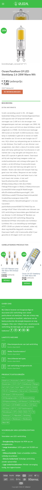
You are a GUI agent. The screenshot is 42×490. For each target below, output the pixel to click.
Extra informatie (9, 107)
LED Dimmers (23, 401)
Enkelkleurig (27, 384)
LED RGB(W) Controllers (20, 405)
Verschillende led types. (17, 358)
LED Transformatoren (25, 408)
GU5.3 (28, 387)
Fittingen (35, 384)
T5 (29, 412)
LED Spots (33, 405)
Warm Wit (5, 422)
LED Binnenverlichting (27, 398)
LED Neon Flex (34, 401)
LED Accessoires (17, 394)
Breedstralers (6, 384)
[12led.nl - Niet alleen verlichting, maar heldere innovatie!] (21, 4)
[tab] (21, 103)
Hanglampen (13, 391)
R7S (15, 412)
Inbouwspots (33, 391)
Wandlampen (17, 419)
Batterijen (30, 380)
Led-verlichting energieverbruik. (20, 366)
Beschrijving (7, 103)
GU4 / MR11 (20, 387)
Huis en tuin (23, 391)
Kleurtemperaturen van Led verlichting (23, 344)
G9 (28, 11)
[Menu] (3, 4)
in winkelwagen (12, 92)
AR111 (23, 380)
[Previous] (1, 269)
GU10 (35, 387)
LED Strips (5, 408)
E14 (14, 384)
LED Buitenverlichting (9, 401)
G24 (12, 387)
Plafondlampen (7, 412)
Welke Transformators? (17, 351)
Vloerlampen (6, 419)
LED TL (13, 408)
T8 (33, 412)
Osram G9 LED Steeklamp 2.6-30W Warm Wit (31, 275)
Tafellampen (6, 415)
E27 (19, 384)
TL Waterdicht (16, 415)
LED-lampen (18, 11)
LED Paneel (6, 405)
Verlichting (26, 415)
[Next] (40, 269)
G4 (3, 387)
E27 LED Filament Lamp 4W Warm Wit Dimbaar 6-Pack (10, 270)
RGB (20, 412)
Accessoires (15, 380)
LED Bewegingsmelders (10, 398)
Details (7, 280)
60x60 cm (5, 380)
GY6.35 (4, 391)
